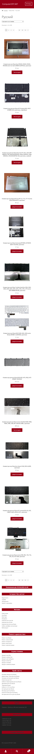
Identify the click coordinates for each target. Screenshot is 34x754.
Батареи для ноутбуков (8, 689)
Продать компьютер (7, 657)
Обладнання (5, 601)
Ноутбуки (4, 615)
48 (19, 30)
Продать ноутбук (6, 655)
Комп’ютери (5, 613)
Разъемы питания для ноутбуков (10, 678)
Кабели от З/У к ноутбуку (8, 687)
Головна (6, 10)
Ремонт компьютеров (7, 639)
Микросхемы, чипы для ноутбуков (10, 676)
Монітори (4, 617)
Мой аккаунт (5, 628)
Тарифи (4, 599)
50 (25, 30)
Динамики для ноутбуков (8, 683)
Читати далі (17, 72)
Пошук (17, 751)
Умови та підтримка (7, 603)
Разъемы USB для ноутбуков (9, 674)
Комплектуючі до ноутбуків (9, 624)
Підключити (5, 598)
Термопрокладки (6, 685)
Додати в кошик (17, 207)
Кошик (26, 750)
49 (22, 30)
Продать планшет (6, 662)
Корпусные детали (6, 680)
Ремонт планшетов (7, 641)
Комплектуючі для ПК (7, 620)
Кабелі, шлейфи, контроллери (9, 626)
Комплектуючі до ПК (7, 622)
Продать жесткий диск (8, 659)
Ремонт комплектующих (8, 645)
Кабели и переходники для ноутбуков (11, 681)
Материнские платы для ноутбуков (11, 694)
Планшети (4, 619)
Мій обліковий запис (5, 751)
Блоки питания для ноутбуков (9, 692)
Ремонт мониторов (7, 643)
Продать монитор (6, 660)
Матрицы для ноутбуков (8, 690)
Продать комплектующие (8, 664)
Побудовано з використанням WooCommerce (14, 745)
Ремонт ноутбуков (6, 638)
